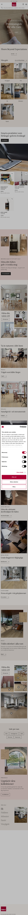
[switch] (24, 457)
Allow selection (14, 482)
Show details (20, 472)
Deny (14, 486)
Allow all (14, 477)
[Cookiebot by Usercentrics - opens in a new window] (20, 427)
